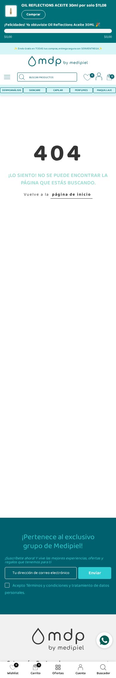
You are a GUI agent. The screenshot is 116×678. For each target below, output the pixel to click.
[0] (87, 77)
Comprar (33, 14)
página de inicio (71, 194)
